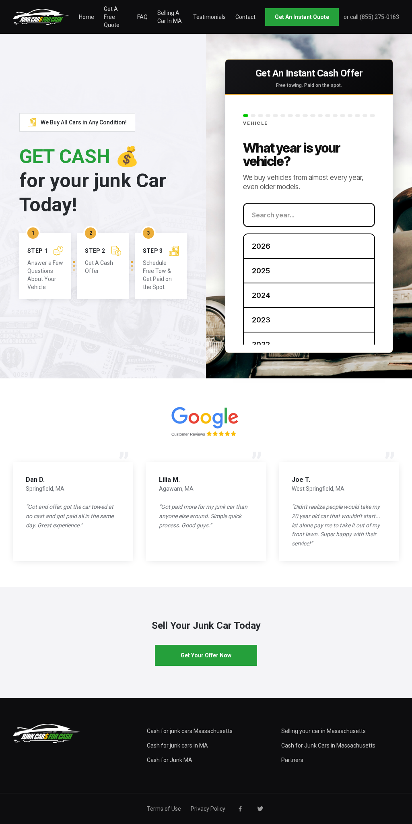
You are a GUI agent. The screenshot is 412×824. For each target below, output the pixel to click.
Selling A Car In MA (169, 17)
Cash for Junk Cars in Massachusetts (328, 745)
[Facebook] (240, 808)
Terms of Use (164, 808)
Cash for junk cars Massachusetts (190, 731)
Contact (245, 17)
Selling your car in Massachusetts (323, 731)
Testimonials (209, 17)
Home (86, 17)
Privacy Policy (208, 808)
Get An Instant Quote (302, 17)
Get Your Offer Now (206, 655)
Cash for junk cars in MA (177, 745)
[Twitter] (260, 808)
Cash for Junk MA (169, 760)
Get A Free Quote (111, 17)
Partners (292, 760)
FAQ (142, 17)
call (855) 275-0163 (374, 17)
